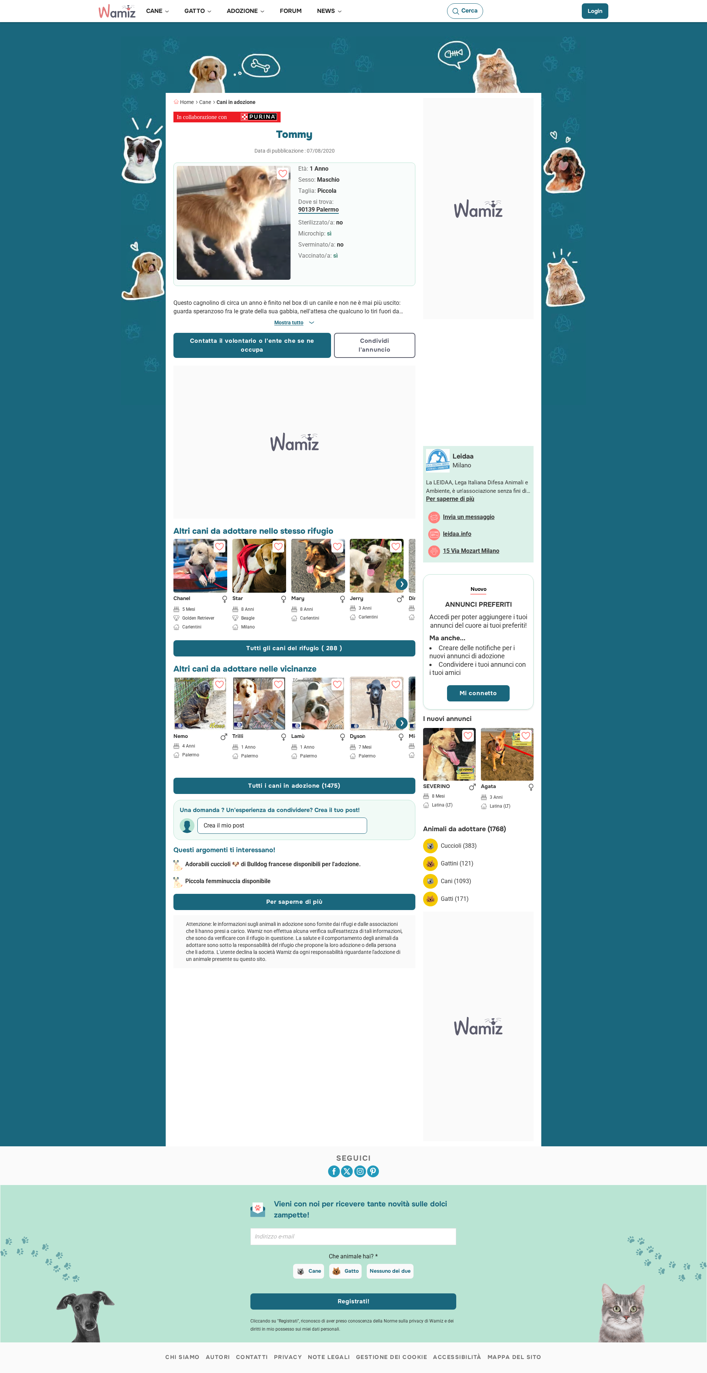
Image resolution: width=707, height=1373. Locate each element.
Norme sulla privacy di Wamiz (413, 1321)
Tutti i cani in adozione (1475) (294, 786)
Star (237, 598)
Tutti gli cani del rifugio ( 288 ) (294, 648)
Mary (298, 598)
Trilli (237, 736)
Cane (205, 102)
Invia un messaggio (469, 516)
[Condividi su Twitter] (347, 1171)
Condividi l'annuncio (375, 345)
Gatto (352, 1271)
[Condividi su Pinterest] (373, 1171)
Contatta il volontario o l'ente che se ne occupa (252, 345)
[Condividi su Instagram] (360, 1171)
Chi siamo (182, 1357)
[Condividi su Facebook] (334, 1171)
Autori (218, 1357)
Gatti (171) (455, 898)
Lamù (298, 736)
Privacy (288, 1357)
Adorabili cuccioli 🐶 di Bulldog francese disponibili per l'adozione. (273, 864)
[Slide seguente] (402, 584)
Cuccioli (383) (459, 845)
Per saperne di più (294, 902)
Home (187, 102)
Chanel (181, 598)
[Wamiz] (117, 11)
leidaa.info (457, 533)
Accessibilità (457, 1357)
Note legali (329, 1357)
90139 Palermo (318, 209)
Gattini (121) (457, 863)
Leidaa (463, 456)
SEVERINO (436, 787)
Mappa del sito (515, 1357)
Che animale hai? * (353, 1256)
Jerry (356, 598)
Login (595, 11)
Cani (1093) (456, 881)
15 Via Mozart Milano (471, 550)
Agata (488, 787)
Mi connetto (478, 693)
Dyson (357, 736)
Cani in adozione (236, 102)
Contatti (252, 1357)
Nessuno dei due (390, 1271)
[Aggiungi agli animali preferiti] (283, 174)
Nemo (180, 736)
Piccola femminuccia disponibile (228, 881)
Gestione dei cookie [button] (392, 1357)
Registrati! (354, 1301)
